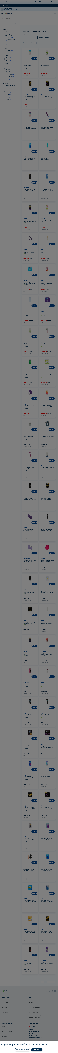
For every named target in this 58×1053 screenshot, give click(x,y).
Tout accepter (37, 1049)
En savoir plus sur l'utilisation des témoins (14, 1045)
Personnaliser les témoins (22, 1049)
